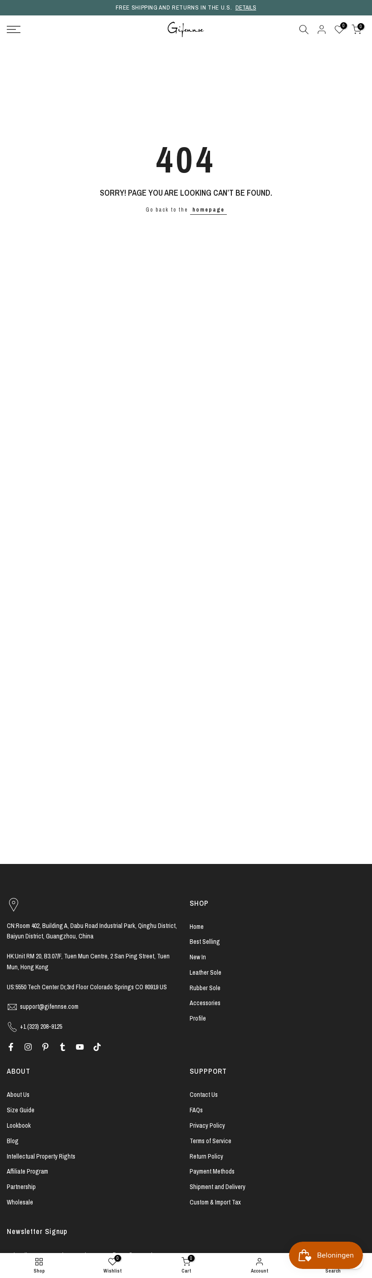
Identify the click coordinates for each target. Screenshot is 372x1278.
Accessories (205, 1003)
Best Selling (205, 942)
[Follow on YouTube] (80, 1046)
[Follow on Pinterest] (45, 1046)
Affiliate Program (27, 1171)
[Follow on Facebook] (11, 1046)
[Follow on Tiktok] (97, 1046)
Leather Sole (205, 972)
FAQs (196, 1110)
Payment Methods (212, 1171)
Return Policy (206, 1156)
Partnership (21, 1187)
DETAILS (245, 7)
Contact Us (204, 1094)
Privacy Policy (207, 1125)
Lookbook (19, 1125)
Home (197, 927)
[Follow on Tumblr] (63, 1046)
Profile (198, 1018)
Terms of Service (210, 1141)
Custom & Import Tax (215, 1202)
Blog (13, 1141)
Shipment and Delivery (217, 1187)
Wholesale (20, 1202)
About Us (18, 1094)
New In (198, 957)
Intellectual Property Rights (41, 1156)
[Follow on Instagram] (28, 1046)
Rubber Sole (205, 988)
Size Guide (20, 1110)
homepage (208, 209)
